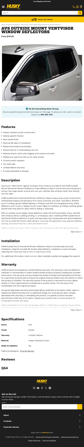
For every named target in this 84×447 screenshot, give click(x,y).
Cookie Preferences (34, 440)
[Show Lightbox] (42, 70)
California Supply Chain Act (69, 437)
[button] (42, 415)
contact (65, 256)
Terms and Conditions (49, 440)
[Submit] (79, 406)
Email (4, 402)
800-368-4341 (47, 115)
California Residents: (17, 351)
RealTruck (45, 432)
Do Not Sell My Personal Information (47, 437)
